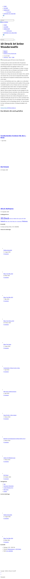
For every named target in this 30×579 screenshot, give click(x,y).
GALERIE (5, 27)
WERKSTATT (6, 28)
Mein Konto (5, 489)
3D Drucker (9, 30)
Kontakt (5, 491)
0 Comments (6, 253)
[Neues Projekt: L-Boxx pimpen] (12, 413)
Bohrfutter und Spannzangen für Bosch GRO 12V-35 (14, 438)
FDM (13, 57)
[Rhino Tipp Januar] (12, 342)
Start (4, 484)
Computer (20, 218)
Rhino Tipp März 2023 (8, 297)
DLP (10, 57)
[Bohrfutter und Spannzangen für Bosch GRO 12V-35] (12, 436)
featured (3, 221)
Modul (11, 221)
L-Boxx (8, 221)
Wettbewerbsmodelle (7, 250)
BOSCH (15, 218)
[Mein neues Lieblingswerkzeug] (12, 389)
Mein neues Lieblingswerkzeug (9, 391)
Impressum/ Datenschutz (8, 486)
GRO (6, 221)
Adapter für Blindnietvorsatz (9, 457)
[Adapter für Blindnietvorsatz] (12, 456)
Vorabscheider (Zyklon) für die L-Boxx (11, 368)
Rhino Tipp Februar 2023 (8, 320)
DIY (23, 218)
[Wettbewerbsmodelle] (12, 248)
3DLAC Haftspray (7, 208)
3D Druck (5, 57)
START (5, 25)
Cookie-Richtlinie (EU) (8, 487)
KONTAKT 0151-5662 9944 (10, 32)
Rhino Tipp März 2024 (8, 273)
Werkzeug (25, 221)
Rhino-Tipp (15, 221)
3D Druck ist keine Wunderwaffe (9, 53)
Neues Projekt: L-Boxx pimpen (9, 415)
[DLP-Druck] (12, 473)
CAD (17, 218)
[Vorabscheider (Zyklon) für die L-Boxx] (12, 366)
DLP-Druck (5, 167)
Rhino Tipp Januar (7, 344)
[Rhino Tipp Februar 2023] (12, 319)
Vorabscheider (19, 221)
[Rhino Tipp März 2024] (12, 272)
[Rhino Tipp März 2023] (12, 295)
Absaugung (11, 218)
